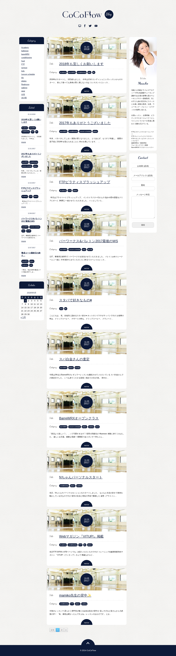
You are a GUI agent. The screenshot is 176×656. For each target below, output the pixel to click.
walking (24, 88)
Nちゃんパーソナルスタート (80, 477)
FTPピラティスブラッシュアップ (84, 182)
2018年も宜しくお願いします (81, 64)
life (22, 78)
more (23, 142)
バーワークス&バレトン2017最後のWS (88, 241)
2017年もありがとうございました (85, 123)
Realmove (25, 84)
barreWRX (25, 54)
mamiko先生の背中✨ (75, 595)
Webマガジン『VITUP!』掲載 (81, 536)
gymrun (24, 68)
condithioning (26, 58)
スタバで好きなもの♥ (75, 300)
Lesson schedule (28, 74)
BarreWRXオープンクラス (79, 418)
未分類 (24, 98)
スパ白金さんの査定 (74, 359)
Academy (25, 48)
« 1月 (23, 317)
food (23, 61)
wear (23, 91)
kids (23, 71)
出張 (23, 94)
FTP (23, 64)
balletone (24, 51)
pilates (24, 81)
